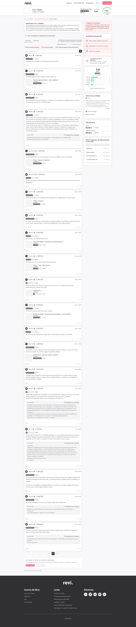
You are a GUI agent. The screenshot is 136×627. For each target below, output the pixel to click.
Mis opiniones (90, 3)
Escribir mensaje (92, 111)
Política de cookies (59, 593)
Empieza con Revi (30, 565)
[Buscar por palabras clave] (80, 51)
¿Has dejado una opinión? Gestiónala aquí (65, 608)
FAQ (25, 599)
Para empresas (107, 3)
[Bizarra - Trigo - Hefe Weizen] (29, 268)
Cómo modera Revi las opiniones (63, 605)
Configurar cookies (59, 602)
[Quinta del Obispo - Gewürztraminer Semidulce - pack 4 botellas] (29, 316)
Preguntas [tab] (36, 40)
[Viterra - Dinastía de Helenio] (29, 162)
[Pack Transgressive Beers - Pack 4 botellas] (29, 82)
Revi (25, 18)
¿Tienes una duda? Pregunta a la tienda (70, 40)
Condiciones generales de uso (62, 596)
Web (35, 11)
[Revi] (28, 3)
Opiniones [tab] (28, 40)
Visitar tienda (91, 114)
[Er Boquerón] (29, 293)
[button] (98, 108)
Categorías (30, 18)
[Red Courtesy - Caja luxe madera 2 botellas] (29, 357)
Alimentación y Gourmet (41, 18)
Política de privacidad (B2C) (61, 599)
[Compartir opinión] (77, 65)
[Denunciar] (80, 65)
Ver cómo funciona (40, 565)
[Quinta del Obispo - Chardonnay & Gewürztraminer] (29, 244)
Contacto (41, 11)
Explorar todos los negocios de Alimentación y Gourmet (98, 162)
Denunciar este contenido (34, 570)
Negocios (69, 3)
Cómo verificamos (79, 3)
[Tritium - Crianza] (29, 203)
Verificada (39, 55)
